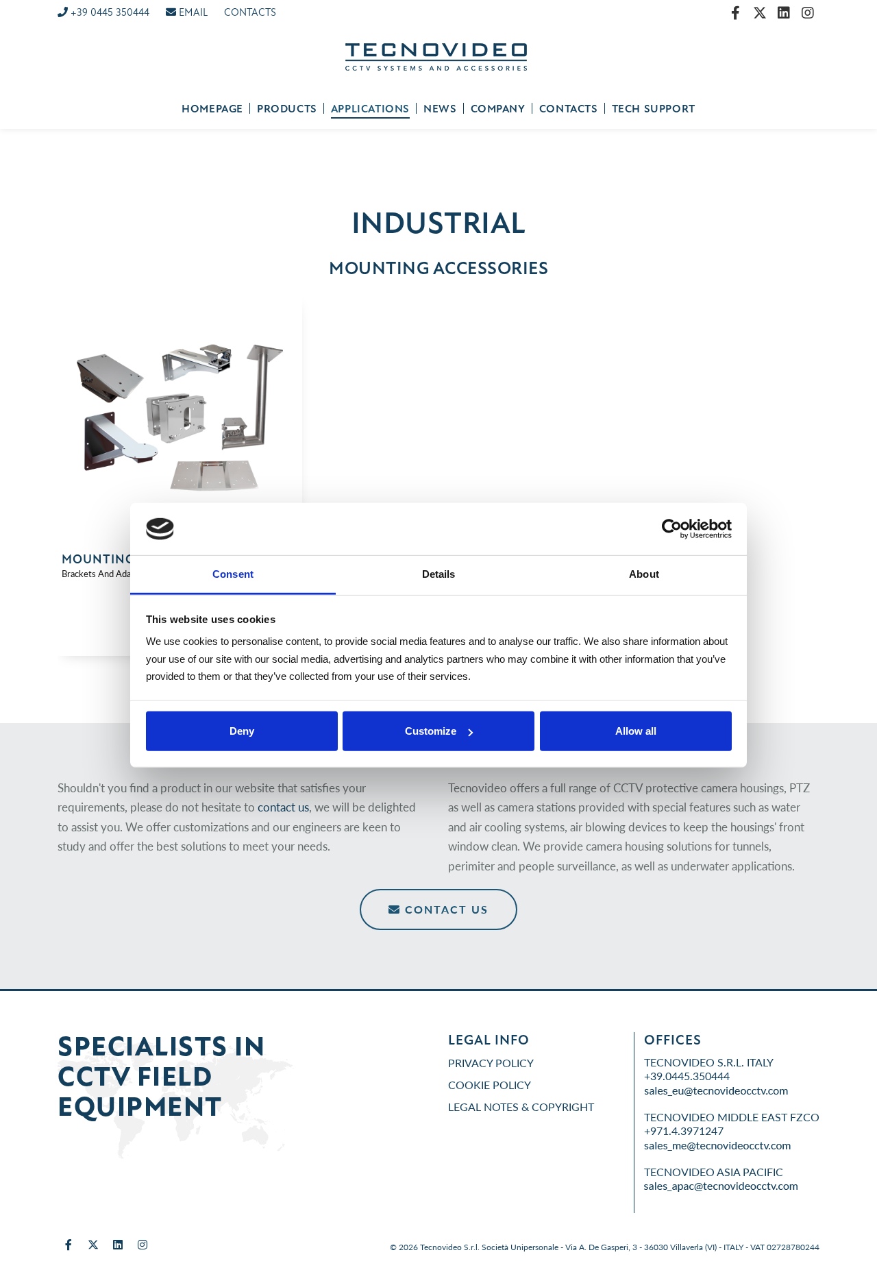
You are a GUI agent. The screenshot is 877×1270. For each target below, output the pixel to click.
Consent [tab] (233, 574)
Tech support (653, 109)
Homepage (212, 109)
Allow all (635, 731)
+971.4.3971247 (684, 1130)
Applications (370, 109)
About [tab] (644, 574)
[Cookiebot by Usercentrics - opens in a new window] (672, 529)
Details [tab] (439, 574)
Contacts (568, 109)
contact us (283, 806)
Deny (242, 731)
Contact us (445, 909)
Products (287, 109)
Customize (430, 731)
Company (498, 109)
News (439, 109)
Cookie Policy (489, 1084)
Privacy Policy (491, 1063)
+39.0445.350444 (687, 1076)
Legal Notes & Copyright (521, 1106)
